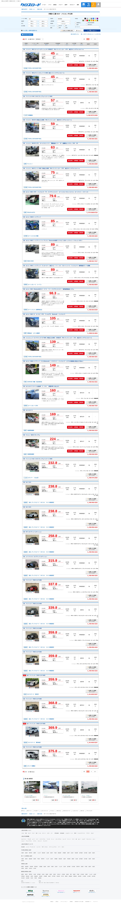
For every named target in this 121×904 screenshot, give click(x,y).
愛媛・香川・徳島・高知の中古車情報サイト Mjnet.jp (49, 882)
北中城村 (85, 852)
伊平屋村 (53, 876)
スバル (40, 833)
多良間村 (27, 878)
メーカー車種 (24, 18)
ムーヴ (33, 839)
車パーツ (59, 823)
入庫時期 (52, 21)
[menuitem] (30, 4)
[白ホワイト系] (83, 18)
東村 (71, 874)
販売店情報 (88, 823)
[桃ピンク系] (85, 20)
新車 (77, 24)
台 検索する (92, 30)
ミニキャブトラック (44, 810)
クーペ (59, 846)
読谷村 (72, 852)
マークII (48, 839)
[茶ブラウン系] (83, 20)
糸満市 (68, 852)
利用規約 (71, 901)
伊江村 (62, 876)
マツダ (33, 833)
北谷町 (47, 852)
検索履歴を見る (75, 34)
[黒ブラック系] (85, 18)
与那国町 (39, 878)
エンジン (54, 823)
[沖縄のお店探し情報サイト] (30, 891)
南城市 (93, 852)
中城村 (55, 852)
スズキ (48, 833)
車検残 (51, 23)
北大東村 (89, 876)
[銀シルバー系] (87, 18)
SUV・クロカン (36, 819)
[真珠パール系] (89, 18)
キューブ (64, 839)
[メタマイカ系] (91, 18)
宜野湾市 (30, 852)
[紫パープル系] (97, 18)
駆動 (51, 27)
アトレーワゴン (29, 840)
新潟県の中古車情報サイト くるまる (28, 882)
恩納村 (47, 874)
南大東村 (93, 876)
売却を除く (90, 24)
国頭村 (67, 874)
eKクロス (82, 810)
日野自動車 (56, 833)
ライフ (37, 839)
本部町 (22, 868)
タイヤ (48, 823)
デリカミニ (52, 810)
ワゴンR (29, 839)
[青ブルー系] (93, 18)
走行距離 (23, 25)
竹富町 (35, 878)
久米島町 (84, 876)
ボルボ (92, 833)
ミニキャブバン (75, 810)
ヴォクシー (40, 840)
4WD (66, 27)
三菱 (31, 819)
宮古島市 (23, 878)
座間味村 (75, 876)
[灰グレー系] (95, 18)
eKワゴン (23, 810)
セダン (63, 846)
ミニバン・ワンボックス (30, 846)
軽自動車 (64, 820)
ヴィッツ (69, 839)
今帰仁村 (30, 868)
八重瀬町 (64, 852)
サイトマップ (95, 901)
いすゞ (52, 833)
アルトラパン (88, 839)
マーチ (73, 839)
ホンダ (28, 820)
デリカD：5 (36, 810)
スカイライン (23, 839)
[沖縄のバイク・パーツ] (76, 891)
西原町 (26, 852)
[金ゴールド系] (91, 20)
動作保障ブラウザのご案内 (79, 901)
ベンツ (33, 820)
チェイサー (45, 840)
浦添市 (51, 852)
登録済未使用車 (91, 22)
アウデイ (88, 833)
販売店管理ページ (88, 901)
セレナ (79, 839)
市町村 (51, 18)
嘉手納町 (81, 852)
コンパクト (38, 846)
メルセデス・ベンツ (69, 833)
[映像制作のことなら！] (46, 891)
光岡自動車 (62, 833)
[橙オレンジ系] (93, 20)
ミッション (52, 25)
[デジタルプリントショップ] (30, 895)
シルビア (83, 839)
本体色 (76, 18)
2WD (60, 27)
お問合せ (57, 901)
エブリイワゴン (42, 839)
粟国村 (66, 876)
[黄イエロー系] (95, 20)
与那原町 (76, 852)
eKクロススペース (66, 810)
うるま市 (39, 852)
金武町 (22, 860)
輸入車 (39, 820)
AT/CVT (60, 25)
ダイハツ (44, 833)
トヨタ (22, 833)
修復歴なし (79, 22)
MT (66, 25)
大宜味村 (63, 874)
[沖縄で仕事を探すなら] (92, 891)
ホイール (44, 823)
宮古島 (34, 868)
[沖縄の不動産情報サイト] (61, 891)
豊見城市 (43, 852)
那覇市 (34, 852)
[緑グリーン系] (89, 20)
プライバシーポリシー (64, 901)
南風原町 (59, 852)
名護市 (90, 852)
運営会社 (51, 901)
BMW (75, 833)
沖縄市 (22, 852)
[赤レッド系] (87, 20)
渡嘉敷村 (70, 876)
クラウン (34, 840)
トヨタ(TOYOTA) (91, 819)
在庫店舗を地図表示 (27, 34)
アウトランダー (89, 810)
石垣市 (32, 878)
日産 (97, 819)
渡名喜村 (79, 876)
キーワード (77, 26)
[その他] (97, 20)
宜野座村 (23, 876)
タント (94, 839)
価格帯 (22, 21)
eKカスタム (59, 810)
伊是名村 (58, 876)
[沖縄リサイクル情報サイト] (46, 895)
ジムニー (23, 840)
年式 (22, 23)
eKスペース (29, 810)
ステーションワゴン (53, 846)
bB (76, 839)
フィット (52, 839)
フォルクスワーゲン (81, 833)
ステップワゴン (58, 839)
